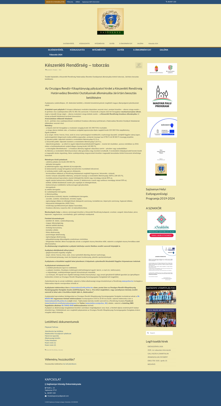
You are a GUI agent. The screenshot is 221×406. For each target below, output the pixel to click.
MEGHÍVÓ (151, 364)
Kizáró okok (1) (50, 343)
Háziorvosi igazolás (52, 336)
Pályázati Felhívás (51, 327)
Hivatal (55, 70)
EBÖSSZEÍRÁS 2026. (155, 346)
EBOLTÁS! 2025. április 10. (157, 361)
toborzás (60, 350)
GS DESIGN (74, 402)
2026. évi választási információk (159, 350)
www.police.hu (127, 281)
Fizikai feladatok (51, 340)
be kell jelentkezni (69, 364)
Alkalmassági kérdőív (52, 338)
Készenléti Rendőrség (52, 350)
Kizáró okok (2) (50, 345)
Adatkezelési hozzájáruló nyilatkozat (58, 333)
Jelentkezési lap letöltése (54, 331)
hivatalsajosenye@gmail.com (58, 396)
